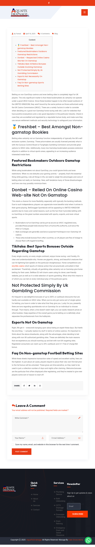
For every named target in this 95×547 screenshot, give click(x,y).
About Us (35, 500)
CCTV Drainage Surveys (59, 507)
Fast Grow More (76, 539)
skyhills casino (18, 266)
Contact (36, 510)
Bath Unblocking (60, 500)
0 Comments (45, 34)
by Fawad (17, 34)
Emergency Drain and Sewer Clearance (60, 531)
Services (36, 505)
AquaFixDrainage (34, 539)
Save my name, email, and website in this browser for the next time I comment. (47, 444)
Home (35, 494)
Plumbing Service (60, 493)
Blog (56, 34)
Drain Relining (59, 522)
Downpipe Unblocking (60, 515)
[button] (88, 540)
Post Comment (21, 452)
